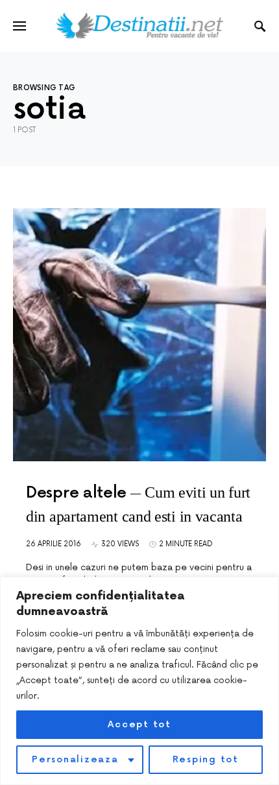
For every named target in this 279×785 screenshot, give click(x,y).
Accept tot (139, 724)
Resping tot (206, 759)
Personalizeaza (75, 759)
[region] (139, 681)
